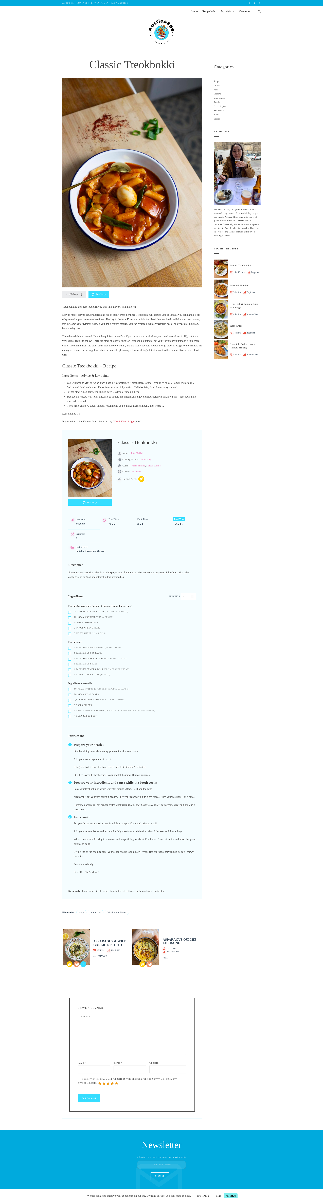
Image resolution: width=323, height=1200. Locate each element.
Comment (84, 1016)
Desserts (217, 93)
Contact (82, 3)
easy (81, 912)
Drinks (217, 85)
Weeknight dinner (116, 912)
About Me (68, 3)
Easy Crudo (236, 325)
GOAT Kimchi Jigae (124, 421)
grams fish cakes (86, 694)
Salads (217, 102)
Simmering (145, 459)
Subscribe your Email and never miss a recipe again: (162, 1157)
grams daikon (93, 617)
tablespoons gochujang (97, 647)
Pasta (216, 89)
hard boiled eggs (85, 716)
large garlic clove (92, 675)
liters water (90, 633)
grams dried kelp (86, 622)
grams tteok (101, 689)
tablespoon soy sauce (88, 653)
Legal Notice (119, 3)
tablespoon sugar (85, 664)
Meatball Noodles (239, 285)
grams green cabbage (114, 711)
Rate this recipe (87, 1083)
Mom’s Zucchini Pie (240, 265)
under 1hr (96, 912)
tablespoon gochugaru (100, 658)
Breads (217, 118)
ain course (220, 98)
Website (154, 1063)
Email (118, 1063)
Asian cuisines (138, 465)
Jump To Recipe (72, 294)
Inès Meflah (137, 453)
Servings (174, 596)
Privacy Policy (99, 3)
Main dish (136, 471)
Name (82, 1063)
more (227, 235)
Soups (216, 81)
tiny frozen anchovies (101, 612)
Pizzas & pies (220, 106)
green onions (83, 705)
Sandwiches (219, 110)
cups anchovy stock (99, 700)
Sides (216, 114)
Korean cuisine (153, 465)
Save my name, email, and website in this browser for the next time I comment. (129, 1079)
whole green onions (87, 628)
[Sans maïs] (141, 479)
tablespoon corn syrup (101, 669)
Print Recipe (101, 294)
